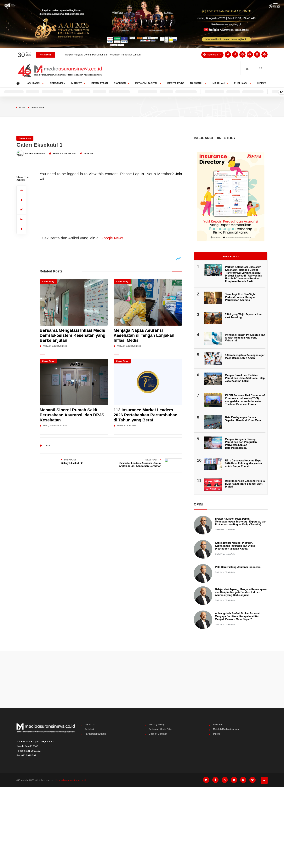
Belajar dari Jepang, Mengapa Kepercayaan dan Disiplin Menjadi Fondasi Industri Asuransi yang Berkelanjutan (241, 592)
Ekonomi (120, 83)
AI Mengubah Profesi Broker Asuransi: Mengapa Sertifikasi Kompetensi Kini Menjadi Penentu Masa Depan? (238, 616)
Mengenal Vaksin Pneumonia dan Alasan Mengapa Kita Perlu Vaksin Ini (245, 337)
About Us (90, 724)
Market (76, 83)
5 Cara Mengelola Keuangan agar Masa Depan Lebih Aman (244, 356)
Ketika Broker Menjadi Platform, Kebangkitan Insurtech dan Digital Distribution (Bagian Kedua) (235, 545)
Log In (138, 174)
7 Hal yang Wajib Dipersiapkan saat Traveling (243, 316)
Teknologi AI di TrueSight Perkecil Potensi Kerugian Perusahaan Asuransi (240, 297)
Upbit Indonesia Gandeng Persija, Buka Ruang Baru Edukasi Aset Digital (245, 483)
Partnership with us (95, 734)
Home (18, 82)
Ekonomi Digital (146, 83)
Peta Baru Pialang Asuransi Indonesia (237, 567)
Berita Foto (175, 83)
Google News (111, 238)
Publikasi (240, 83)
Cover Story (38, 107)
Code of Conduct (158, 734)
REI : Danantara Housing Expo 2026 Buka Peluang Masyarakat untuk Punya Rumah (243, 463)
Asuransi (33, 83)
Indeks (261, 83)
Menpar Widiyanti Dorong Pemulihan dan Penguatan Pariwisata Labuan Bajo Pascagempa (241, 443)
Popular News (231, 256)
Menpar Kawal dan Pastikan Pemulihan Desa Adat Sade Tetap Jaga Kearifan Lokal (245, 378)
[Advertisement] (142, 679)
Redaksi (89, 729)
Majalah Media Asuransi (226, 729)
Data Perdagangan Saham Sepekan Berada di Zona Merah (243, 419)
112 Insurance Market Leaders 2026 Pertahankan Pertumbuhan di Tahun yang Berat (145, 415)
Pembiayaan (99, 83)
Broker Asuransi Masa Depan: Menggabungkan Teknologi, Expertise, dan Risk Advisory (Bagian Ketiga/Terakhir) (240, 521)
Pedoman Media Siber (161, 729)
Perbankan (57, 83)
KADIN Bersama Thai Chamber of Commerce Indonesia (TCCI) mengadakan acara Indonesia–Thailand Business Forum (245, 400)
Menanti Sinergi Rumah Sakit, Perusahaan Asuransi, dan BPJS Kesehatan (72, 415)
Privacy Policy (157, 724)
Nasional (196, 83)
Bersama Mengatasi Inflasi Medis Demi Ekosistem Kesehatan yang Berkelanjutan (72, 335)
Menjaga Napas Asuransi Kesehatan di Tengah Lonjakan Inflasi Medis (144, 335)
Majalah (218, 83)
